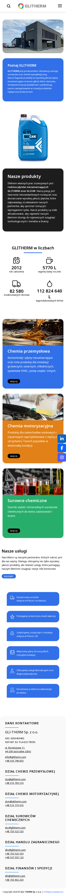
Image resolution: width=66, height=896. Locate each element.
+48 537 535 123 (14, 857)
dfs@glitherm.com (15, 875)
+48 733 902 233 (14, 879)
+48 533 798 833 (14, 760)
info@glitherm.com (15, 757)
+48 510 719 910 (14, 805)
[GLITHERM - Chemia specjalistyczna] (32, 6)
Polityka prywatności (53, 891)
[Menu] (60, 6)
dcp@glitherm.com (15, 779)
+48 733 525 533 (14, 831)
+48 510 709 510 (14, 783)
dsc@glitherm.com (15, 827)
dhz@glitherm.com (15, 850)
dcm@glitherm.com (16, 801)
